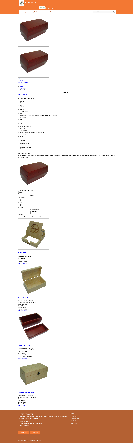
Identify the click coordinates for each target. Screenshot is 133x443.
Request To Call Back (23, 82)
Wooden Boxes (23, 88)
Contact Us (52, 12)
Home (21, 84)
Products (22, 86)
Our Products (44, 12)
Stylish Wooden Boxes (24, 345)
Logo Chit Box (22, 252)
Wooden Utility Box (23, 298)
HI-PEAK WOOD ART (31, 3)
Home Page (23, 12)
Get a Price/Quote (22, 94)
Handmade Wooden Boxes (26, 392)
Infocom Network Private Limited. (35, 440)
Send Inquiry (23, 81)
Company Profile (34, 12)
